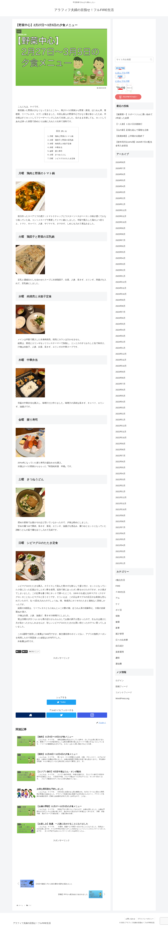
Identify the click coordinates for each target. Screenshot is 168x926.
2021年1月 (120, 563)
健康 (118, 622)
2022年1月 (120, 491)
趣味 (118, 658)
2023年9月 (120, 372)
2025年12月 (121, 210)
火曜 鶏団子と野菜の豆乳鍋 (61, 140)
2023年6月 (120, 390)
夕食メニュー (35, 651)
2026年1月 (120, 204)
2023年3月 (120, 408)
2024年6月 (120, 318)
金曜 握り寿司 (55, 151)
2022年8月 (120, 449)
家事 (25, 651)
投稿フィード (122, 686)
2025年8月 (120, 234)
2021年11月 (121, 503)
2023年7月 (120, 384)
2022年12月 (121, 426)
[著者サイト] (30, 715)
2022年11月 (121, 432)
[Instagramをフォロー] (92, 715)
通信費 (119, 664)
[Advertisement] (61, 96)
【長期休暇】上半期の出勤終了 (130, 136)
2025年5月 (120, 252)
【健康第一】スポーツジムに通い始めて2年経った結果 (134, 116)
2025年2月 (120, 270)
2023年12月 (121, 354)
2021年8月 (120, 521)
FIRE (118, 586)
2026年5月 (120, 180)
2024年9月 (120, 300)
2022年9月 (120, 443)
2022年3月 (120, 479)
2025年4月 (120, 258)
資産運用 (120, 652)
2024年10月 (121, 294)
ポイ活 (119, 610)
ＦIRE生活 (120, 592)
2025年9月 (120, 228)
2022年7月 (120, 455)
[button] (151, 59)
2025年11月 (121, 216)
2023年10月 (121, 366)
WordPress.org (122, 698)
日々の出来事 (122, 640)
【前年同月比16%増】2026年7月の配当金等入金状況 (134, 144)
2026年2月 (120, 198)
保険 (118, 616)
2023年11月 (121, 360)
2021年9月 (120, 515)
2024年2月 (120, 342)
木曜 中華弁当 (55, 147)
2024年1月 (120, 348)
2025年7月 (120, 240)
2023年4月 (120, 402)
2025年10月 (121, 222)
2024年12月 (121, 282)
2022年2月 (120, 485)
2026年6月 (120, 174)
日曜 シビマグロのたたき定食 (62, 158)
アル (118, 598)
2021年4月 (120, 545)
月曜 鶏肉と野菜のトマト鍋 (61, 136)
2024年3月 (120, 336)
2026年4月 (120, 186)
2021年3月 (120, 551)
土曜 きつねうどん (57, 155)
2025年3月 (120, 264)
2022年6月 (120, 461)
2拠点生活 (120, 580)
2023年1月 (120, 420)
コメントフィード (124, 692)
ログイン (120, 680)
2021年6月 (120, 533)
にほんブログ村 (122, 73)
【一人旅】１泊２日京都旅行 (129, 124)
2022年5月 (120, 467)
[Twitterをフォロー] (61, 715)
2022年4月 (120, 473)
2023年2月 (120, 414)
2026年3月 (120, 192)
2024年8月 (120, 306)
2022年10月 (121, 438)
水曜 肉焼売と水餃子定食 (60, 144)
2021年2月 (120, 557)
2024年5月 (120, 324)
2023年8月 (120, 378)
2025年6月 (120, 246)
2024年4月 (120, 330)
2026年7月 (120, 168)
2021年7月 (120, 527)
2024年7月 (120, 312)
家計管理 (120, 634)
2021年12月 (121, 497)
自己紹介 (120, 646)
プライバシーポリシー (146, 919)
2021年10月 (121, 509)
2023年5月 (120, 396)
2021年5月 (120, 539)
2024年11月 (121, 288)
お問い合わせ (130, 919)
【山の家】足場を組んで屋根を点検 (132, 130)
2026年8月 (120, 162)
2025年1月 (120, 276)
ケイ (19, 651)
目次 (58, 131)
